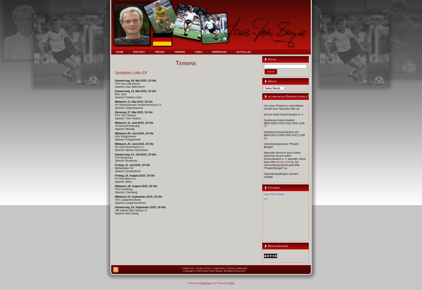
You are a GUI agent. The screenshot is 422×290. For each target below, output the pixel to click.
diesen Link (283, 162)
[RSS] (115, 269)
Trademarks (219, 268)
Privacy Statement (237, 268)
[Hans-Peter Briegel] (277, 238)
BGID (231, 283)
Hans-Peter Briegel (274, 194)
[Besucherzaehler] (270, 257)
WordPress (205, 283)
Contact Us (188, 268)
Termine (186, 63)
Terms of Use (203, 268)
